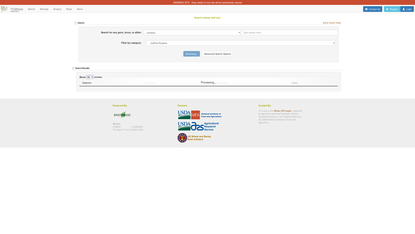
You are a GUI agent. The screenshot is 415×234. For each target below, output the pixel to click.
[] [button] (332, 23)
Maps (69, 9)
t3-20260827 (137, 126)
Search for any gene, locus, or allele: (121, 32)
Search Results (82, 68)
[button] (330, 68)
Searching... (191, 53)
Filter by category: (131, 42)
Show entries (90, 77)
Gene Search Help (332, 23)
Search (81, 23)
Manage (44, 9)
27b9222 (117, 126)
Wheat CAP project (282, 110)
